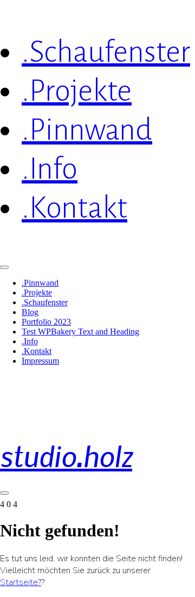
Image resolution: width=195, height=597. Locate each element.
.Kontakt (36, 351)
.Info (30, 341)
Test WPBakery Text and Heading (80, 331)
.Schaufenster (45, 302)
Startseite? (20, 582)
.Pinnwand (40, 282)
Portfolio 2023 (46, 321)
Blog (30, 312)
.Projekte (37, 292)
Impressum (40, 360)
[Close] (4, 267)
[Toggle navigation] (4, 493)
